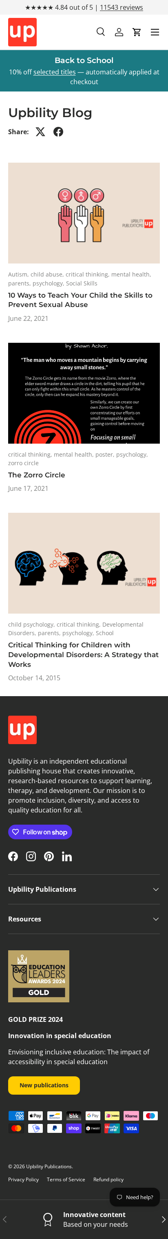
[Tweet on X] (40, 132)
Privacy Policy (23, 1179)
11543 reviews (121, 7)
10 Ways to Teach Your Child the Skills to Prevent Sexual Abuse (80, 300)
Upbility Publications (49, 1166)
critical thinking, (88, 274)
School (105, 633)
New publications (44, 1085)
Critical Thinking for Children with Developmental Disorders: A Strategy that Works (83, 654)
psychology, (49, 283)
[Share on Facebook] (58, 132)
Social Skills (81, 283)
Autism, (19, 274)
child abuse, (48, 274)
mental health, (131, 274)
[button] (137, 32)
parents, (20, 283)
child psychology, (32, 624)
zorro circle (23, 463)
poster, (105, 454)
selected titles (54, 72)
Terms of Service (66, 1179)
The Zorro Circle (36, 475)
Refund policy (108, 1179)
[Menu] (155, 32)
